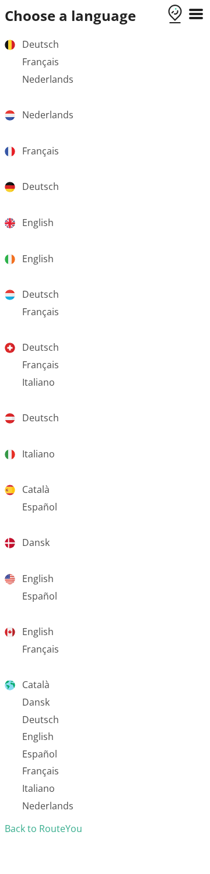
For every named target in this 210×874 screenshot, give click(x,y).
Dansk (36, 542)
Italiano (38, 382)
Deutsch (40, 44)
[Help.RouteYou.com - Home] (175, 15)
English (38, 222)
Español (39, 507)
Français (40, 61)
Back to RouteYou (43, 828)
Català (36, 489)
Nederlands (48, 79)
